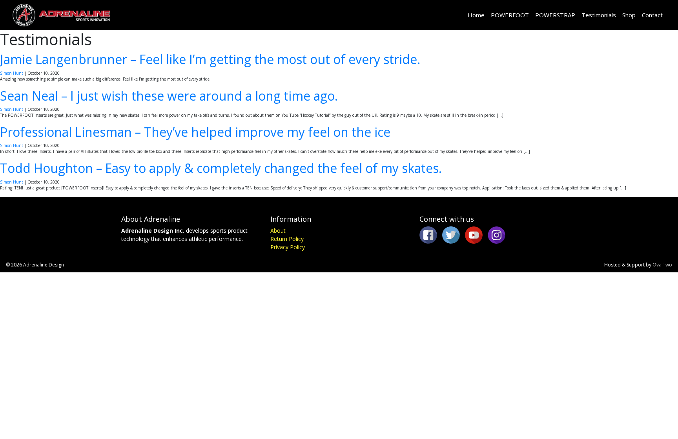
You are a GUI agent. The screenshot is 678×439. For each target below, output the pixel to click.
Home (476, 15)
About (278, 230)
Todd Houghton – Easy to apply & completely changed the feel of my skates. (221, 168)
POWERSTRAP (555, 15)
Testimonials (598, 15)
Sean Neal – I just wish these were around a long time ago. (169, 95)
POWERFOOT (510, 15)
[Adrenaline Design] (61, 15)
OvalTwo (662, 264)
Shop (629, 15)
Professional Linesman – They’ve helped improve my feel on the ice (195, 131)
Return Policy (287, 238)
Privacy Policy (287, 247)
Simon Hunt (11, 73)
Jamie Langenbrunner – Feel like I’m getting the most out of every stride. (210, 59)
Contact (652, 15)
